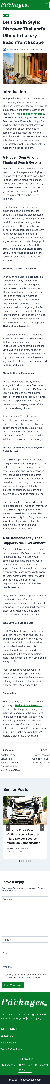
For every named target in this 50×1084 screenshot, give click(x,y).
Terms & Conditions (11, 1049)
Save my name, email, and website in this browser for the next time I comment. (25, 976)
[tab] (19, 861)
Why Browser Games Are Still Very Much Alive (41, 756)
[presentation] (25, 810)
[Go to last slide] (8, 827)
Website (7, 966)
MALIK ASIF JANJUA (19, 49)
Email (7, 953)
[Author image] (4, 49)
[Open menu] (46, 5)
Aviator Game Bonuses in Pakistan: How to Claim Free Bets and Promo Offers (10, 760)
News (5, 16)
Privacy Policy (8, 1042)
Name (7, 939)
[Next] (42, 827)
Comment (9, 899)
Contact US (6, 1035)
